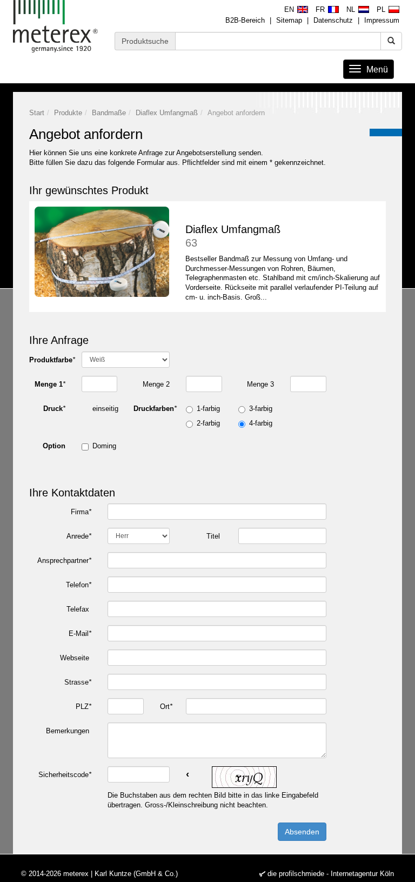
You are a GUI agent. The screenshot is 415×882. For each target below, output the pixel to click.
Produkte (68, 113)
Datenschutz (333, 20)
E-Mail (80, 633)
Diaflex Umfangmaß (167, 113)
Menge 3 (260, 384)
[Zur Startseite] (55, 26)
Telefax (78, 609)
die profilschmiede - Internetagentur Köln (330, 874)
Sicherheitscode (64, 775)
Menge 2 (156, 384)
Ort (166, 706)
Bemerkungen (68, 731)
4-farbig (260, 423)
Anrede (78, 536)
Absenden (302, 831)
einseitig (105, 408)
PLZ (83, 706)
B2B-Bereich (245, 20)
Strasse (77, 682)
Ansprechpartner (64, 560)
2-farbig (208, 423)
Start (36, 113)
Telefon (78, 585)
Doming (104, 446)
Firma (81, 512)
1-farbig (208, 408)
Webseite (75, 658)
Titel (214, 536)
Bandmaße (109, 113)
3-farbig (260, 408)
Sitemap (289, 20)
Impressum (381, 20)
